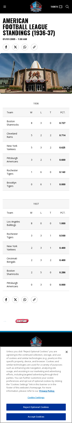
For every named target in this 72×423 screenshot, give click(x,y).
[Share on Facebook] (6, 47)
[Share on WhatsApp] (24, 47)
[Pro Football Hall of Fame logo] (36, 7)
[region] (36, 385)
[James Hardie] (62, 321)
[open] (5, 7)
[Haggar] (41, 321)
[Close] (66, 352)
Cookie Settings (36, 397)
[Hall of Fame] (36, 342)
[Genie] (19, 321)
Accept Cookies (36, 416)
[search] (67, 7)
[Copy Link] (34, 47)
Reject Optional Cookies (36, 407)
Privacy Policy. (47, 390)
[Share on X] (15, 47)
